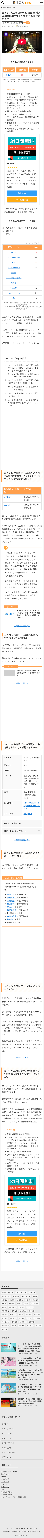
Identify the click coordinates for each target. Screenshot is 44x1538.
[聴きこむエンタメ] (22, 2)
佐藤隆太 (5, 1300)
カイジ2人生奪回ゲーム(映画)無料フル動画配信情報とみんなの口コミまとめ (23, 402)
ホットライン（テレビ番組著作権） (14, 1497)
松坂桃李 (5, 1314)
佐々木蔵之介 (26, 1296)
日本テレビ (5, 1474)
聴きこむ (5, 1424)
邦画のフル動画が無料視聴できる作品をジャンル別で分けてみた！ (28, 672)
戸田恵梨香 (5, 1311)
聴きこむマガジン (8, 1443)
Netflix (13, 282)
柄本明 (21, 1314)
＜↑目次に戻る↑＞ (22, 625)
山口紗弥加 (12, 1307)
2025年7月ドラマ (7, 1293)
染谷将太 (28, 1314)
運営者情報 (33, 1528)
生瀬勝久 (11, 903)
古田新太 (20, 1300)
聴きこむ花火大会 (8, 1452)
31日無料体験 (22, 199)
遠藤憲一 (23, 1322)
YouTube (8, 505)
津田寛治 (5, 1318)
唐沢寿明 (35, 1300)
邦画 (28, 23)
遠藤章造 (31, 1322)
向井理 (28, 1300)
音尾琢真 (21, 1325)
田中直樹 (37, 1318)
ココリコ (32, 1293)
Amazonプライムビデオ (13, 278)
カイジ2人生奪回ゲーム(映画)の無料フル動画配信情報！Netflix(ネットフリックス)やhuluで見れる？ (23, 368)
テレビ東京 (5, 1481)
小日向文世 (34, 1304)
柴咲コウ (37, 1314)
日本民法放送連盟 (7, 1494)
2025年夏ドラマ (21, 1293)
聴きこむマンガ (7, 1438)
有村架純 (23, 1311)
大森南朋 (12, 1304)
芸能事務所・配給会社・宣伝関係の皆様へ (17, 1531)
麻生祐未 (5, 1329)
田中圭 (29, 1318)
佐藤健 (35, 1296)
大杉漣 (4, 1304)
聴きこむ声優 (7, 1433)
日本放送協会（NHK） (9, 1471)
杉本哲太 (31, 1311)
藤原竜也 (11, 894)
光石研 (10, 907)
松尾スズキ (12, 910)
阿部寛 (14, 1325)
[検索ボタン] (2, 2)
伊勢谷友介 (12, 897)
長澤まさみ (5, 1325)
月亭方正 (14, 1311)
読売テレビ (5, 1489)
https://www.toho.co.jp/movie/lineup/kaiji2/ (32, 805)
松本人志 (13, 1314)
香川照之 (11, 900)
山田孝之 (30, 1307)
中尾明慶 (16, 1296)
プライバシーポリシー (21, 1528)
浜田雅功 (13, 1318)
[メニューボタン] (41, 2)
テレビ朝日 (5, 1479)
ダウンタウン (6, 1296)
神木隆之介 (5, 1322)
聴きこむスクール (8, 1428)
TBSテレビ (5, 1476)
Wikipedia (28, 813)
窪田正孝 (14, 1322)
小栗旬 (4, 1307)
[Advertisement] (22, 439)
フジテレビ (5, 1484)
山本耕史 (21, 1307)
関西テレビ (5, 1487)
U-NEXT (9, 75)
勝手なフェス (7, 1457)
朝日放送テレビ (7, 1492)
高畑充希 (38, 1325)
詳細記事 (22, 193)
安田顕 (26, 1304)
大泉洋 (19, 1304)
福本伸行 (11, 919)
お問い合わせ (36, 1531)
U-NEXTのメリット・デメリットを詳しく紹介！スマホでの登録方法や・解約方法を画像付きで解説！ (28, 613)
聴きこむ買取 (7, 1447)
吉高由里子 (12, 916)
